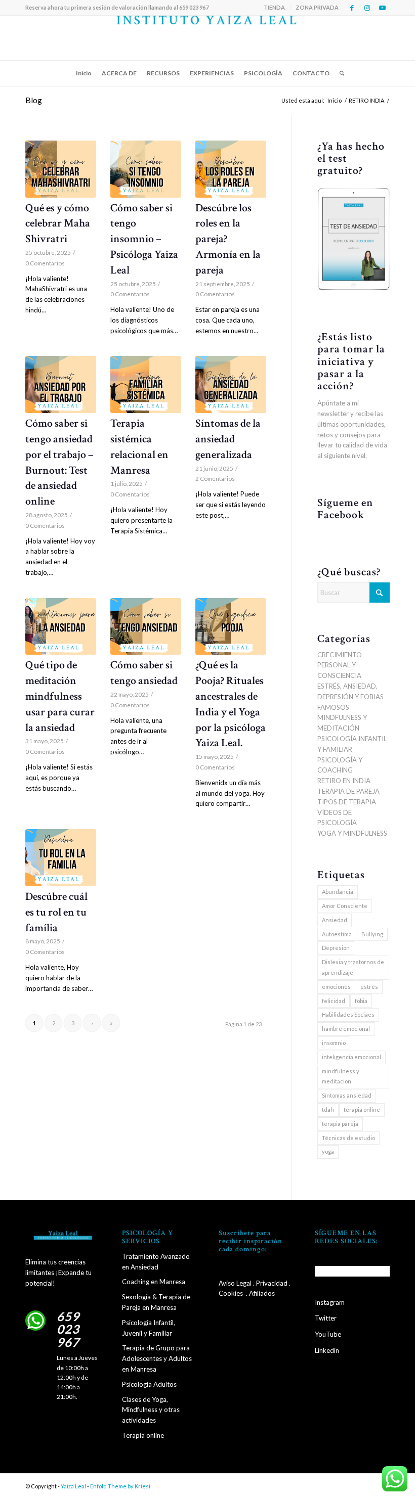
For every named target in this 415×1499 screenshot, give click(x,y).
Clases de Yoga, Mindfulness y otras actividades (151, 1410)
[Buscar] (339, 73)
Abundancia (337, 891)
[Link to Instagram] (367, 7)
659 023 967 (68, 1329)
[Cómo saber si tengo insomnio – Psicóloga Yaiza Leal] (145, 169)
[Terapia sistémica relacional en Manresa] (145, 384)
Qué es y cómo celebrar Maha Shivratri (57, 224)
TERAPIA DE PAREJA (348, 791)
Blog (33, 100)
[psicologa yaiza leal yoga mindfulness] (207, 38)
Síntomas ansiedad (346, 1095)
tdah (328, 1109)
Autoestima (337, 934)
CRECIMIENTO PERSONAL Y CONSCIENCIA (339, 665)
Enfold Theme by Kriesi (120, 1486)
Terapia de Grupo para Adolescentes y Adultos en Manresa (157, 1358)
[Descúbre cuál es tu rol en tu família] (60, 857)
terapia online (362, 1109)
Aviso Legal (235, 1283)
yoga (328, 1151)
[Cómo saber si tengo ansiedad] (145, 626)
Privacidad (271, 1283)
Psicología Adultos (149, 1384)
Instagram (330, 1302)
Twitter (326, 1318)
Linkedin (327, 1350)
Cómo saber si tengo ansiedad (144, 673)
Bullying (372, 934)
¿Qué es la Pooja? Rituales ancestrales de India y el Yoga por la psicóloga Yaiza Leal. (230, 704)
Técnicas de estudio (348, 1137)
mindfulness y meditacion (340, 1076)
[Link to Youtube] (382, 7)
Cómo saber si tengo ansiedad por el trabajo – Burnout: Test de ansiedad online (59, 462)
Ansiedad (334, 920)
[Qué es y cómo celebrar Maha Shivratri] (60, 169)
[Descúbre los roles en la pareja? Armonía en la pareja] (230, 169)
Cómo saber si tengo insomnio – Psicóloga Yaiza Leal (144, 239)
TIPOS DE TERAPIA (346, 802)
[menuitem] (274, 7)
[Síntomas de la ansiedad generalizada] (230, 384)
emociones (336, 986)
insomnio (334, 1042)
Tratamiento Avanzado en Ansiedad (156, 1261)
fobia (361, 1000)
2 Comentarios (215, 478)
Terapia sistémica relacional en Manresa (139, 446)
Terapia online (143, 1435)
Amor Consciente (344, 905)
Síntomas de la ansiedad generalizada (228, 439)
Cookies (231, 1293)
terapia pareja (340, 1123)
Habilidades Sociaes (348, 1014)
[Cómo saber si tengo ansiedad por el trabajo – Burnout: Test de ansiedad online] (60, 384)
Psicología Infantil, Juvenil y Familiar (148, 1328)
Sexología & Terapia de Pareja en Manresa (156, 1302)
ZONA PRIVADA (317, 7)
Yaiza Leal (73, 1486)
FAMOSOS (333, 707)
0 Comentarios (45, 262)
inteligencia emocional (351, 1057)
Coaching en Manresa (153, 1282)
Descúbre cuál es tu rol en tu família (56, 912)
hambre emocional (346, 1028)
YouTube (328, 1334)
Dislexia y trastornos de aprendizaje (353, 967)
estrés (369, 986)
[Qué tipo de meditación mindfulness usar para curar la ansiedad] (60, 626)
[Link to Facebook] (351, 7)
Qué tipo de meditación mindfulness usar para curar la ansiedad (60, 696)
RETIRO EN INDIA (343, 781)
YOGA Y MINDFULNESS (352, 833)
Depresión (336, 947)
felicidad (333, 1000)
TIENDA (274, 7)
